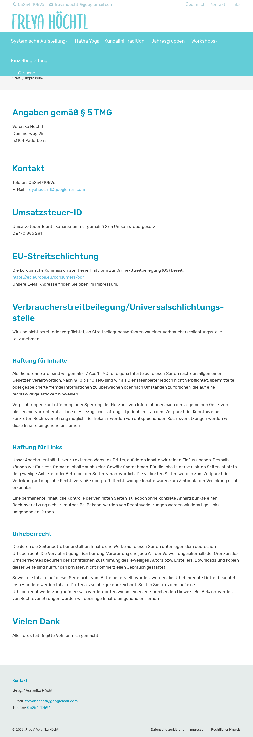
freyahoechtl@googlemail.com (84, 4)
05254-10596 (31, 4)
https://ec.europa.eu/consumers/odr (48, 277)
